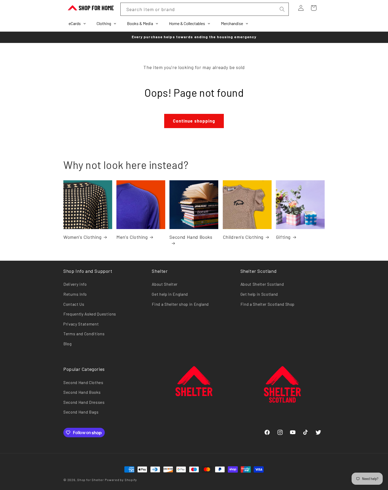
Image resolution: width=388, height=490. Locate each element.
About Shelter (165, 284)
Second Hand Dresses (84, 402)
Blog (67, 343)
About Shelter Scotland (262, 284)
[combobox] (204, 9)
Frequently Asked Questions (89, 314)
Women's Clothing (82, 237)
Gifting (283, 237)
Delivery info (75, 284)
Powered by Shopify (121, 480)
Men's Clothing (132, 237)
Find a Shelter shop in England (180, 304)
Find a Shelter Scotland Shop (267, 304)
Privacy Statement (81, 324)
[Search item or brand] (282, 9)
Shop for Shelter (90, 480)
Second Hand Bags (81, 412)
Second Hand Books (190, 237)
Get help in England (170, 294)
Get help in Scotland (259, 294)
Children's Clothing (243, 237)
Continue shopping (194, 120)
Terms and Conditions (84, 333)
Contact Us (73, 304)
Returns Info (75, 294)
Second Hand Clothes (83, 382)
